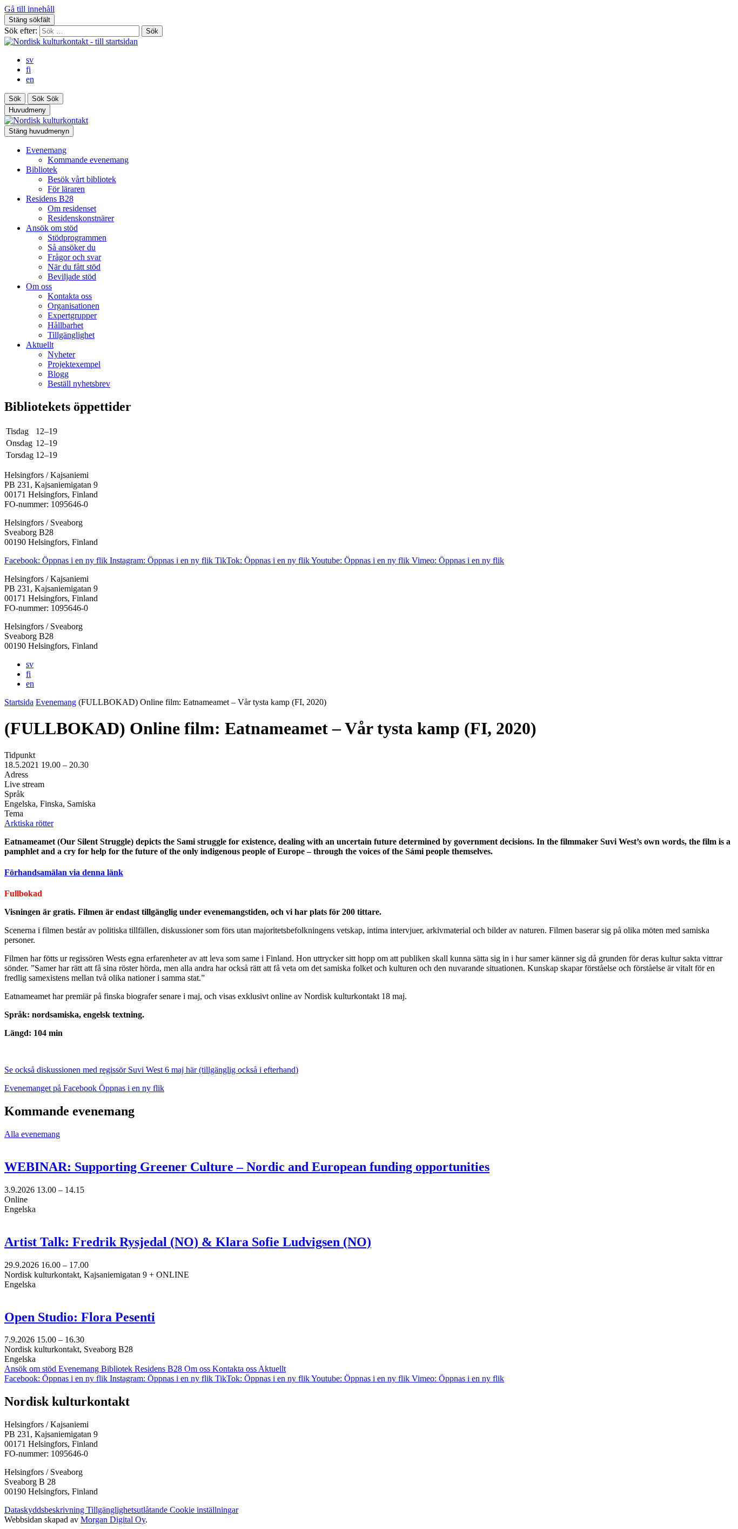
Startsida (18, 702)
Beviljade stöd (72, 276)
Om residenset (72, 208)
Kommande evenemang (88, 159)
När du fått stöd (74, 266)
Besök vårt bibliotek (82, 179)
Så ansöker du (72, 247)
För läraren (66, 189)
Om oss (39, 286)
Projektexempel (74, 364)
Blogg (58, 373)
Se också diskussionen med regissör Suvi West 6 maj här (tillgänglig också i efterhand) (151, 1069)
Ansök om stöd (52, 227)
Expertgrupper (72, 315)
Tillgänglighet (71, 335)
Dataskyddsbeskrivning (45, 1509)
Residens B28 (49, 198)
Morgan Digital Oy (112, 1519)
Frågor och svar (74, 257)
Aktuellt (39, 344)
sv (29, 59)
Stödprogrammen (77, 237)
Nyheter (61, 354)
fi (28, 69)
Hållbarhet (65, 325)
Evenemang (46, 150)
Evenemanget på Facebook (84, 1088)
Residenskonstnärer (81, 218)
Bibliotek (41, 169)
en (30, 79)
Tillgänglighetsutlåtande (128, 1509)
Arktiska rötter (28, 823)
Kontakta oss (70, 296)
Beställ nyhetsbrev (79, 383)
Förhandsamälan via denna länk (63, 872)
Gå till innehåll (29, 9)
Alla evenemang (32, 1134)
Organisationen (73, 305)
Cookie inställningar (204, 1509)
